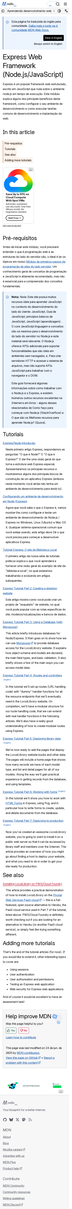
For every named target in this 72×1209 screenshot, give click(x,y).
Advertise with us (13, 1156)
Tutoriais (10, 149)
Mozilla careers (12, 1149)
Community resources (16, 1192)
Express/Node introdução (19, 443)
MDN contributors (28, 1053)
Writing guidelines (14, 1198)
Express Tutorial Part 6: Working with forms (30, 792)
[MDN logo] (10, 1103)
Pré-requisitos (13, 143)
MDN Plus (9, 1162)
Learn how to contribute (21, 1037)
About (7, 1137)
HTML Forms (14, 803)
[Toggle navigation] (65, 4)
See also (10, 154)
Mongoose (23, 643)
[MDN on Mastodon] (24, 1120)
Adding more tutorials (18, 160)
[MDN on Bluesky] (11, 1120)
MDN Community (13, 1185)
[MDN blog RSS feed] (30, 1120)
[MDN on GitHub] (5, 1120)
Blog (6, 1143)
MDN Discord (11, 1204)
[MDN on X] (17, 1120)
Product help (11, 1168)
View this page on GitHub (22, 1057)
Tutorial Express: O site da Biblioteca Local (30, 550)
